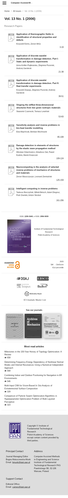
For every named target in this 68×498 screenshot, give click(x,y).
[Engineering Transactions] (52, 339)
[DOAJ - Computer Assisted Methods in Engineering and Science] (26, 280)
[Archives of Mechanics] (34, 339)
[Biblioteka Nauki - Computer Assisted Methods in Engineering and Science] (34, 296)
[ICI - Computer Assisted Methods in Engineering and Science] (34, 301)
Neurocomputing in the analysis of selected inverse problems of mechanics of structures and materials (38, 170)
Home (7, 11)
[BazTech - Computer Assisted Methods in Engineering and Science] (44, 288)
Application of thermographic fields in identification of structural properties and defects (36, 37)
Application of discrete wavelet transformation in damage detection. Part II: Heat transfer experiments (37, 83)
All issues (17, 11)
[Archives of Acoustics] (15, 339)
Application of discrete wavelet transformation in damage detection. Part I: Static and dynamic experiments (37, 59)
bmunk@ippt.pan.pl (21, 462)
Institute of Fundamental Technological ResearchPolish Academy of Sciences (48, 232)
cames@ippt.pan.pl (21, 487)
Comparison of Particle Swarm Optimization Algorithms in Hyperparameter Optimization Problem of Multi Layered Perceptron (30, 399)
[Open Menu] (4, 3)
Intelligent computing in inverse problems (37, 188)
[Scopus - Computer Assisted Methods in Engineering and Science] (24, 288)
